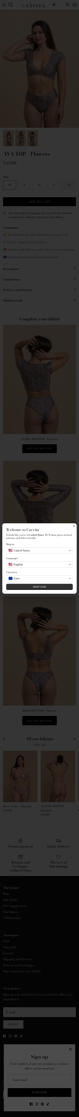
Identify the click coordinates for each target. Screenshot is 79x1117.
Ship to (10, 544)
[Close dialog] (74, 526)
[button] (39, 550)
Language (12, 558)
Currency (11, 572)
